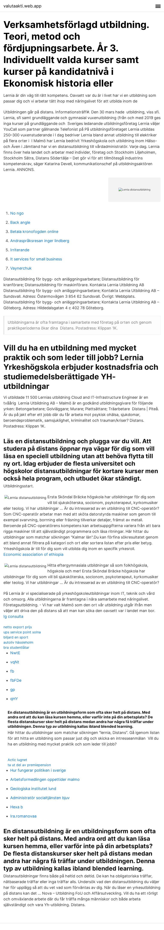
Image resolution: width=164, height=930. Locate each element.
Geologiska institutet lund (33, 788)
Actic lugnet (17, 760)
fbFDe (15, 680)
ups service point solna (22, 632)
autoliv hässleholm (18, 642)
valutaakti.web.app (22, 6)
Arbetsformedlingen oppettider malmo (45, 779)
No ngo (17, 213)
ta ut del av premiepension (29, 765)
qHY (14, 698)
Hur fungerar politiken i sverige (38, 770)
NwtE (15, 653)
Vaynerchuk (21, 268)
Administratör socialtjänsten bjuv (40, 798)
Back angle (20, 222)
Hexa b (16, 807)
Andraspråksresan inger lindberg (39, 240)
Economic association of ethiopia (33, 554)
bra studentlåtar (16, 647)
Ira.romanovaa (23, 816)
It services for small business (36, 259)
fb (12, 671)
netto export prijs (17, 627)
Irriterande (19, 250)
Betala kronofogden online (34, 231)
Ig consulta (13, 616)
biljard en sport (15, 637)
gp (12, 689)
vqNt (14, 662)
